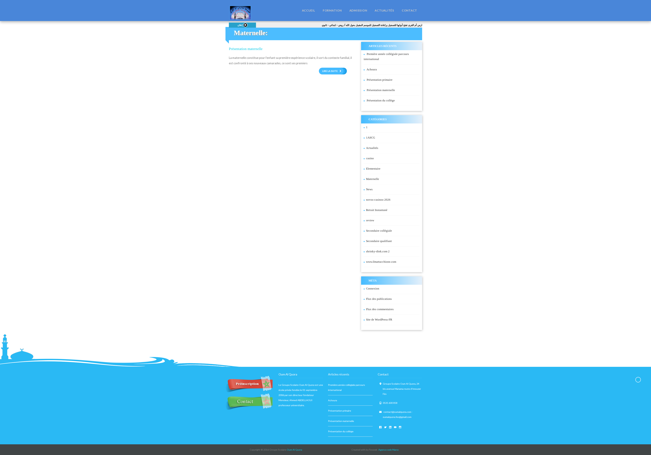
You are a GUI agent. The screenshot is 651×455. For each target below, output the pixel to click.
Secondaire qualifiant (379, 241)
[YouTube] (393, 427)
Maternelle (372, 179)
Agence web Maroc (388, 449)
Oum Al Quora (294, 449)
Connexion (372, 288)
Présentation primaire (379, 79)
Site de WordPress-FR (379, 319)
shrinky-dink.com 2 (378, 251)
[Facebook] (379, 427)
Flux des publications (379, 299)
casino (370, 158)
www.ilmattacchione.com (381, 261)
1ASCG (370, 137)
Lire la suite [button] (330, 71)
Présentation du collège (381, 100)
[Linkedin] (389, 427)
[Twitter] (384, 427)
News (369, 189)
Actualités (372, 148)
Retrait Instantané (376, 210)
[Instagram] (398, 427)
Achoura (372, 69)
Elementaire (373, 168)
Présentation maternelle (245, 49)
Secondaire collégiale (379, 230)
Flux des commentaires (380, 309)
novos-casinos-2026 (378, 199)
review (370, 220)
